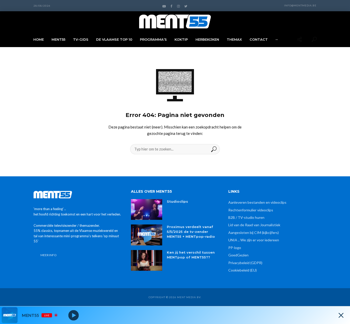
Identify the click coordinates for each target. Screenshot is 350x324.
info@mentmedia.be (300, 5)
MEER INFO (48, 255)
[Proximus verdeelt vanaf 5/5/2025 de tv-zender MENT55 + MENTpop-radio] (146, 234)
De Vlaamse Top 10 (114, 39)
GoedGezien (238, 255)
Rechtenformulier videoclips (250, 210)
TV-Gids (80, 39)
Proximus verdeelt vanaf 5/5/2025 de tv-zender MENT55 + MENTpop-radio (191, 232)
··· (276, 39)
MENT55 (58, 39)
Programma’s (153, 39)
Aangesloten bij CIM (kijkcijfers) (253, 232)
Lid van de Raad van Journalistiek (254, 225)
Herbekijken (207, 39)
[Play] (73, 315)
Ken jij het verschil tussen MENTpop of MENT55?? (191, 254)
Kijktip (181, 39)
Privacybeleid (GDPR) (245, 263)
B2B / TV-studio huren (246, 217)
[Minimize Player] (341, 315)
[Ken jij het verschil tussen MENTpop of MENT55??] (146, 260)
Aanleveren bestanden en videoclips (257, 202)
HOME (38, 39)
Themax (234, 39)
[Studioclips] (146, 209)
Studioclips (177, 201)
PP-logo (234, 247)
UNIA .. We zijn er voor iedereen (253, 240)
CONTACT (259, 39)
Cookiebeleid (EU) (242, 270)
